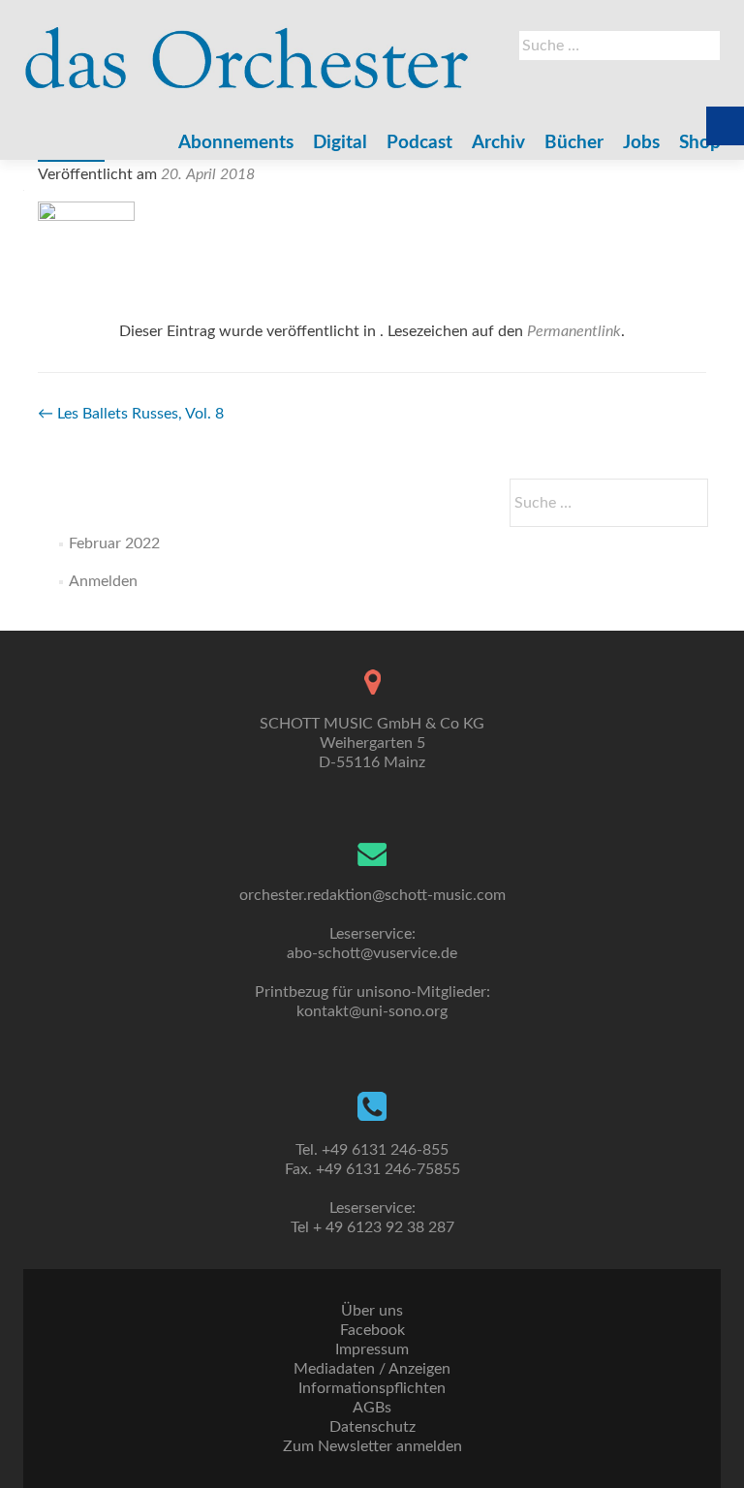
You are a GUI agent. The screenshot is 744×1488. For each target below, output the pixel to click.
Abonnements (236, 143)
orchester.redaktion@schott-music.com (372, 895)
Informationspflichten (372, 1388)
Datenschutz (372, 1427)
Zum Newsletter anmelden (372, 1446)
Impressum (372, 1349)
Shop (700, 143)
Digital (340, 143)
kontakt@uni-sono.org (372, 1011)
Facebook (372, 1330)
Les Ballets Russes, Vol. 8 (131, 413)
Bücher (574, 143)
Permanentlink (574, 331)
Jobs (641, 143)
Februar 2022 (114, 543)
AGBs (372, 1407)
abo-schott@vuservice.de (372, 953)
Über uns (372, 1310)
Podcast (419, 143)
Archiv (498, 143)
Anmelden (103, 581)
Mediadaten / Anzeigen (372, 1369)
